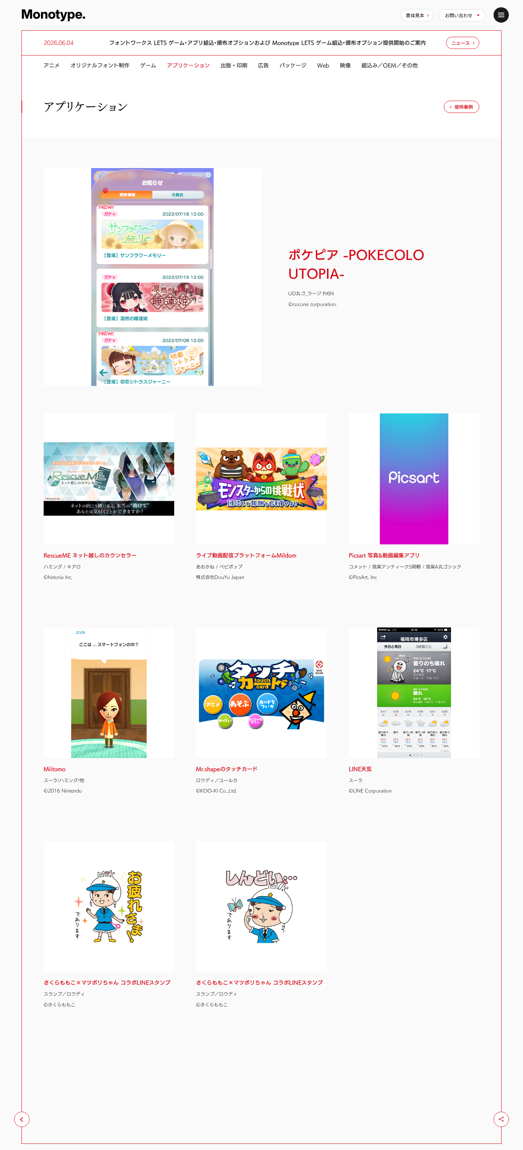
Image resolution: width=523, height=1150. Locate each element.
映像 (345, 65)
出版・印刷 (234, 65)
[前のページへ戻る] (21, 1119)
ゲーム (148, 65)
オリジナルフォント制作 (99, 65)
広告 (263, 65)
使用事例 (463, 106)
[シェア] (501, 1119)
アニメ (52, 65)
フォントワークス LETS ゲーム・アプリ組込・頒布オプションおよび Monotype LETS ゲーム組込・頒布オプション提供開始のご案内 (267, 43)
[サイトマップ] (501, 15)
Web (323, 65)
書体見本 (415, 15)
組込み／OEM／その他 (389, 65)
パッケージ (292, 65)
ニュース (460, 42)
